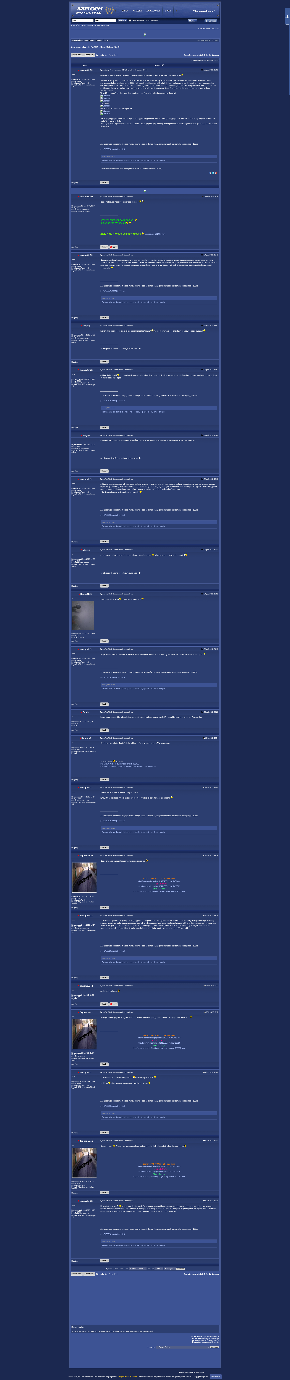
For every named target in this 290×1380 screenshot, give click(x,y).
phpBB (190, 1372)
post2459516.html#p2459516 (112, 149)
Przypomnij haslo (152, 20)
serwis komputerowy (212, 1372)
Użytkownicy (97, 25)
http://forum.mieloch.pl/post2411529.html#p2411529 (159, 886)
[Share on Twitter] (212, 174)
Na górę (74, 182)
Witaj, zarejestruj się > (204, 11)
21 (210, 55)
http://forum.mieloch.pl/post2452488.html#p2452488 (159, 881)
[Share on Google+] (216, 174)
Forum (92, 40)
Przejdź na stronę (191, 55)
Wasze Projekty (103, 40)
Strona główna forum (79, 40)
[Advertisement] (119, 1298)
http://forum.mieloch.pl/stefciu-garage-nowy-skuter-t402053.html (159, 891)
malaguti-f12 (137, 169)
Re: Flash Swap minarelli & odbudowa (119, 196)
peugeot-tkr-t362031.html (155, 234)
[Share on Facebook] (209, 174)
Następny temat (212, 60)
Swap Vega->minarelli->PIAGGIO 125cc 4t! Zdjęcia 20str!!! (95, 47)
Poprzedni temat (198, 60)
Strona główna (76, 25)
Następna (215, 55)
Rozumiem (215, 1377)
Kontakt (106, 25)
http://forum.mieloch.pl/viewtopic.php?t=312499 (119, 764)
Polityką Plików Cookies (127, 1377)
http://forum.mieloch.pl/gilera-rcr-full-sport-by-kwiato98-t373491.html (128, 766)
